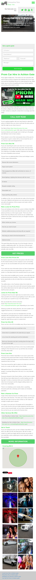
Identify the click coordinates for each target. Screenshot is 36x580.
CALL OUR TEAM (18, 117)
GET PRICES (18, 253)
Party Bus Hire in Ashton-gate (10, 574)
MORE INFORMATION (18, 441)
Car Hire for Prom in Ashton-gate (11, 578)
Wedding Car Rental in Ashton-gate (11, 576)
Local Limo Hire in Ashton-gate (10, 573)
